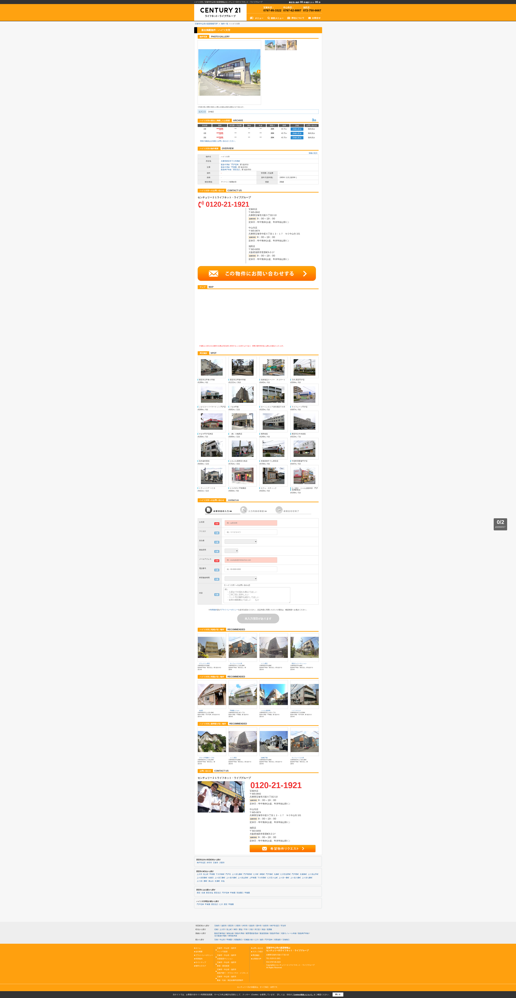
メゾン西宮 (264, 663)
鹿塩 (240, 929)
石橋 (216, 929)
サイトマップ (201, 962)
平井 (246, 929)
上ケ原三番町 (220, 878)
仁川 (221, 904)
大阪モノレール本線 (288, 933)
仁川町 (256, 874)
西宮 (198, 893)
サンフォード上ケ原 (236, 663)
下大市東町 (220, 874)
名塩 (223, 881)
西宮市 (231, 926)
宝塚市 (215, 863)
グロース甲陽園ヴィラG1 (206, 757)
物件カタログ (201, 966)
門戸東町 (269, 874)
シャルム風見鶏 (265, 710)
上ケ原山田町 (243, 878)
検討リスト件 (313, 2)
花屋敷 (269, 929)
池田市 (224, 926)
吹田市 (265, 926)
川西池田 (277, 940)
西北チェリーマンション (299, 663)
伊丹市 (209, 863)
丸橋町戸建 (264, 757)
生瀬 (203, 893)
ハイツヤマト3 (296, 710)
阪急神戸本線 (226, 170)
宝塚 (216, 940)
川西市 (222, 863)
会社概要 (199, 952)
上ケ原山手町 (313, 874)
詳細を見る (297, 129)
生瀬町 (217, 881)
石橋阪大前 (248, 940)
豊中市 (258, 926)
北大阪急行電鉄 (220, 936)
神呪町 (262, 874)
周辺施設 (255, 955)
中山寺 (222, 940)
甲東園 (234, 167)
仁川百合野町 (285, 874)
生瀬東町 (303, 874)
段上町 (205, 874)
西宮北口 (236, 170)
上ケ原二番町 (202, 881)
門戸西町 (295, 874)
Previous (200, 71)
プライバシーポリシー (229, 610)
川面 (251, 929)
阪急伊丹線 (274, 933)
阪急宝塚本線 (219, 933)
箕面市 (252, 926)
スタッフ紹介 (257, 952)
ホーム (198, 948)
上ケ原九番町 (237, 874)
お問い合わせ (257, 948)
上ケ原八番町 (295, 878)
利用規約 (213, 610)
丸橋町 (276, 874)
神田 (235, 929)
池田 (261, 940)
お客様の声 (256, 959)
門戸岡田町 (247, 874)
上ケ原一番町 (284, 878)
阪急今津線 (225, 165)
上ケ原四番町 (202, 878)
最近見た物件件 (297, 2)
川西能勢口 (238, 940)
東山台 (211, 881)
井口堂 (257, 929)
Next (258, 71)
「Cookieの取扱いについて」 (303, 995)
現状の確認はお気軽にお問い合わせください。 (218, 141)
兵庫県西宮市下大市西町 (230, 161)
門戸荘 (228, 874)
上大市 (199, 874)
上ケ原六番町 (231, 878)
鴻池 (263, 929)
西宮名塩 (209, 893)
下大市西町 (261, 878)
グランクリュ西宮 (204, 663)
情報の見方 (313, 153)
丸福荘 (201, 710)
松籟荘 (211, 878)
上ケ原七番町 (307, 878)
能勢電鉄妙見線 (252, 933)
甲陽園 (247, 893)
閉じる (338, 994)
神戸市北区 (201, 863)
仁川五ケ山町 (272, 878)
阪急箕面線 (264, 933)
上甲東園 (252, 878)
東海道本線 (232, 936)
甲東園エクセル (234, 710)
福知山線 (230, 933)
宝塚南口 (285, 940)
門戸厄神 (234, 165)
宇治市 (283, 926)
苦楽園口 (239, 893)
